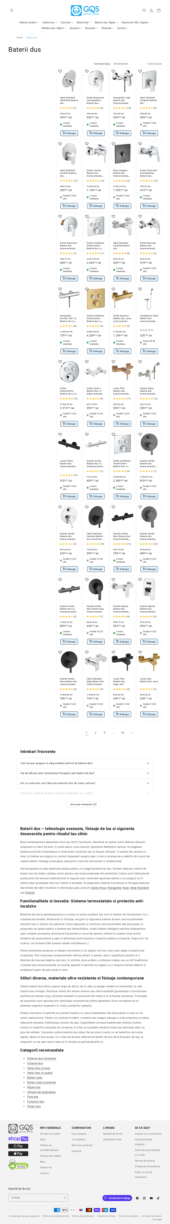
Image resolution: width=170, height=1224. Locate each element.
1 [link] (86, 732)
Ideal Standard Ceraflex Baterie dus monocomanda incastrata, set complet (68, 173)
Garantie (77, 1151)
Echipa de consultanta (147, 1166)
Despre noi (46, 1167)
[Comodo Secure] (18, 1169)
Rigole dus (34, 1087)
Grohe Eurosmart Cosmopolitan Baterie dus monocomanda (148, 173)
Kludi (126, 887)
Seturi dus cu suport (40, 1072)
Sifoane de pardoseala (41, 1092)
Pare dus (32, 1096)
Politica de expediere (129, 1216)
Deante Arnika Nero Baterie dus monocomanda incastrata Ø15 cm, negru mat (68, 682)
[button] (12, 10)
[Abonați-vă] (64, 1198)
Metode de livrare (113, 1133)
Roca (103, 887)
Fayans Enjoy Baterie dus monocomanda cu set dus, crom (149, 391)
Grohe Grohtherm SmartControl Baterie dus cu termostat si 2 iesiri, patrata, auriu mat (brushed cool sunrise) (95, 318)
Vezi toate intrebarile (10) (83, 804)
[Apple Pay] (18, 1155)
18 (122, 732)
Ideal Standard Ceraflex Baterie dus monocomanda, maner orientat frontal (121, 246)
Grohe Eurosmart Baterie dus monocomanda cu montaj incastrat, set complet (69, 246)
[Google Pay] (18, 1147)
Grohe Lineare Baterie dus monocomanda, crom (94, 173)
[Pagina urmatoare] (131, 732)
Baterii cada (34, 1077)
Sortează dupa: (102, 63)
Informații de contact (152, 1216)
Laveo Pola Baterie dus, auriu (149, 680)
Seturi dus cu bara (38, 1068)
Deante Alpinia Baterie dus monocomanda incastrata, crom (148, 609)
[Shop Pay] (18, 1140)
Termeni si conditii (50, 1133)
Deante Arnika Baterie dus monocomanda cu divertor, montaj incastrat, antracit (149, 464)
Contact (44, 1173)
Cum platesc (79, 1139)
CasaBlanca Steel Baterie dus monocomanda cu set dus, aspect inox (149, 318)
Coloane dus (35, 1063)
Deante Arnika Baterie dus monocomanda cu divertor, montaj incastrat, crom (69, 536)
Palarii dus (34, 1106)
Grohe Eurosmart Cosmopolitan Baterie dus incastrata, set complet (95, 100)
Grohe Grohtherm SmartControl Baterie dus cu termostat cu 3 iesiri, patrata (95, 246)
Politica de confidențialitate (56, 1216)
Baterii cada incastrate (41, 1082)
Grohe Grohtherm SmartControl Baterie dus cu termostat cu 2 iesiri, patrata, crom (122, 464)
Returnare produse (82, 1145)
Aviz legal (157, 1220)
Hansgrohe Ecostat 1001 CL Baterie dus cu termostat (68, 318)
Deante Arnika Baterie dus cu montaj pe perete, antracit (69, 609)
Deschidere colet (112, 1139)
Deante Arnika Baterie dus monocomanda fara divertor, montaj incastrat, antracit (148, 536)
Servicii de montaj (145, 1160)
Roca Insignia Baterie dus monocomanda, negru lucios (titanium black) (121, 173)
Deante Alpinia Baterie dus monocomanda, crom (121, 609)
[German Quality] (20, 1133)
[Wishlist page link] (144, 10)
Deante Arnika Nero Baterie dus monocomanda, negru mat (121, 536)
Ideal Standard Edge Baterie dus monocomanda (95, 682)
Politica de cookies (50, 1156)
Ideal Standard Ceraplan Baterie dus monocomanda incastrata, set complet (148, 100)
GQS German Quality (26, 1216)
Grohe (94, 887)
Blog (42, 1161)
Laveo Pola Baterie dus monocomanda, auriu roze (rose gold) (121, 391)
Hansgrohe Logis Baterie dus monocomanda (122, 100)
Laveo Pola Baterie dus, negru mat (119, 682)
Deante (30, 892)
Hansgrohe (114, 887)
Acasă (20, 37)
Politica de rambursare (83, 1216)
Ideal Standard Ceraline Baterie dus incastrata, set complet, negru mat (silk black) (95, 536)
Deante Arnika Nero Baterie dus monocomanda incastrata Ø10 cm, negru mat (95, 609)
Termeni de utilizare (106, 1216)
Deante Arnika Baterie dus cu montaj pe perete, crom (96, 464)
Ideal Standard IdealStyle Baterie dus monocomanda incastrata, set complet (69, 100)
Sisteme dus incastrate (41, 1058)
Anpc (43, 1139)
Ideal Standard (139, 887)
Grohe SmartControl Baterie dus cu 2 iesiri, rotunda (68, 391)
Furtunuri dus (35, 1101)
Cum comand (79, 1133)
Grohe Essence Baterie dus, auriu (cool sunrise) (122, 318)
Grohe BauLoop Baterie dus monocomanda (148, 246)
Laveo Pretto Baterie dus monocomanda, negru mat (68, 464)
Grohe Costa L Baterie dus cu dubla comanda (94, 391)
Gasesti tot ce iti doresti (148, 1133)
